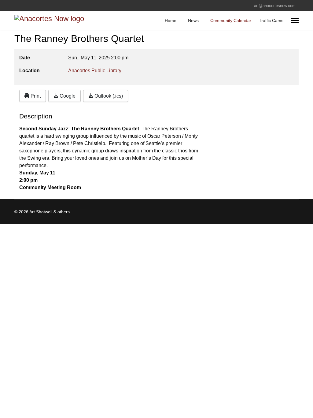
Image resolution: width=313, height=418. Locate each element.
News (193, 20)
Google (66, 96)
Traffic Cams (271, 20)
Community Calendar (230, 20)
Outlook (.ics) (108, 96)
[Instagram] (25, 5)
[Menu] (295, 20)
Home (170, 20)
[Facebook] (16, 5)
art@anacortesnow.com (275, 6)
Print (35, 96)
